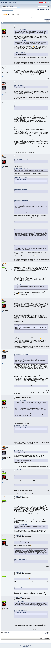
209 (8, 632)
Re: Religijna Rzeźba (19, 25)
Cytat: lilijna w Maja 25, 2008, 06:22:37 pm (20, 559)
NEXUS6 (4, 66)
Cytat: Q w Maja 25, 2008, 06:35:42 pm (20, 587)
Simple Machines (29, 645)
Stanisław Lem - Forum (8, 2)
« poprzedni (44, 19)
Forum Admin (22, 17)
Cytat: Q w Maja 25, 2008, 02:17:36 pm (20, 284)
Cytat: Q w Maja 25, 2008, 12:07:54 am (20, 85)
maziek (3, 81)
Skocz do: (40, 638)
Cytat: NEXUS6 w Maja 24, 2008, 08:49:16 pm (21, 52)
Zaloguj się (7, 6)
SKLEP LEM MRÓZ (43, 9)
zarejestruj (12, 6)
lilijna (3, 496)
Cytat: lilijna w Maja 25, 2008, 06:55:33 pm (20, 601)
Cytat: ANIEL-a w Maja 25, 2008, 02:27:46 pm (20, 323)
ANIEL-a (4, 263)
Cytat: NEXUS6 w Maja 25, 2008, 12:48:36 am (21, 159)
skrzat (25, 17)
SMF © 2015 (25, 645)
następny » (48, 19)
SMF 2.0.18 (21, 645)
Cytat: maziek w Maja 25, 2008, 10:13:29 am (20, 177)
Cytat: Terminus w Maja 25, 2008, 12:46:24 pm (21, 200)
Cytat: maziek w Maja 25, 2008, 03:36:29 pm (20, 400)
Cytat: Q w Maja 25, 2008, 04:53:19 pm (20, 450)
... (7, 632)
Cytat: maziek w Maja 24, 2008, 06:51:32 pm (20, 29)
